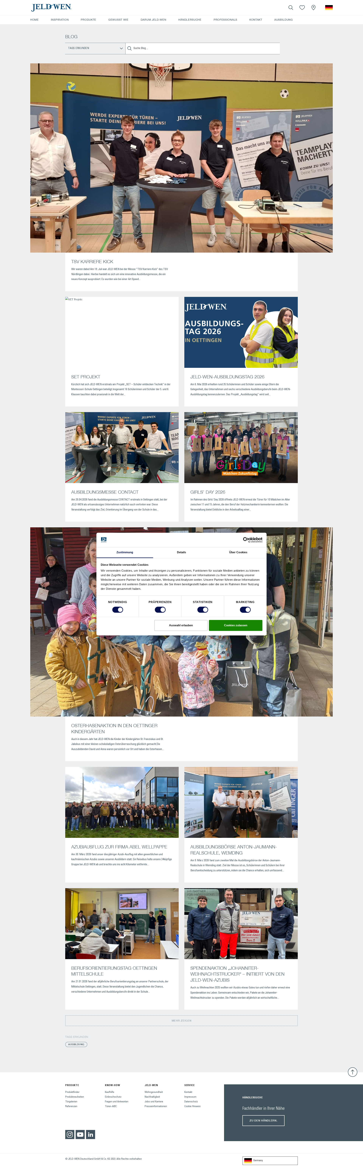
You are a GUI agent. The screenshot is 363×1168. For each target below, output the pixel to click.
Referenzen (71, 1106)
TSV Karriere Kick (92, 261)
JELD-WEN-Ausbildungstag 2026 (227, 376)
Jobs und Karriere (154, 1101)
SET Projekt (85, 376)
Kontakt (188, 1092)
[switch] (160, 610)
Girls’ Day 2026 (207, 492)
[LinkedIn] (90, 1134)
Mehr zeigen (182, 1020)
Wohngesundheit (154, 1092)
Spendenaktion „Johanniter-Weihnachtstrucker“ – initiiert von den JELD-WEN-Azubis (237, 974)
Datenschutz (191, 1101)
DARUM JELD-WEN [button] (153, 19)
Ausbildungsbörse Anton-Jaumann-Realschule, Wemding (233, 849)
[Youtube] (80, 1134)
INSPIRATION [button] (60, 19)
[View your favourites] (302, 7)
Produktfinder (72, 1092)
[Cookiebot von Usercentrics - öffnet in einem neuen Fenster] (245, 540)
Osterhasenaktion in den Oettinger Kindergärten (114, 728)
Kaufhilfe (109, 1092)
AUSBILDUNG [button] (283, 19)
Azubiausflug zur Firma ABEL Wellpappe (119, 846)
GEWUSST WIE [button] (118, 19)
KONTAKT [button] (255, 19)
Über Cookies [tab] (238, 552)
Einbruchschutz (113, 1097)
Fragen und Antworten (116, 1101)
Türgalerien (71, 1101)
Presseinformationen (156, 1106)
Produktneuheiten (74, 1097)
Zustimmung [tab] (124, 552)
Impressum (190, 1097)
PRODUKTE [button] (88, 19)
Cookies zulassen (235, 625)
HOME (34, 19)
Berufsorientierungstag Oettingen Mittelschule (114, 971)
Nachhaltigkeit (152, 1097)
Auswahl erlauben (181, 625)
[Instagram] (69, 1134)
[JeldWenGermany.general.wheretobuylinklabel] (313, 7)
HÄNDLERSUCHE (189, 19)
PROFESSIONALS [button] (225, 19)
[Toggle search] (290, 7)
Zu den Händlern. (263, 1120)
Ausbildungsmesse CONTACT (104, 492)
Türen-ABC (111, 1106)
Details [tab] (181, 552)
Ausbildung (76, 1044)
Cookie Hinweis (192, 1106)
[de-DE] (329, 7)
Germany (258, 1160)
